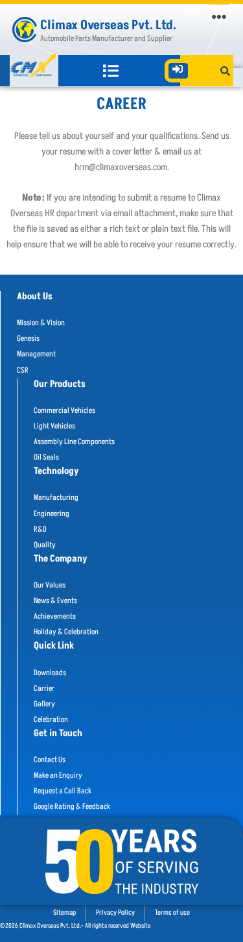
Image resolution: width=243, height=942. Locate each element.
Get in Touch (58, 733)
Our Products (60, 384)
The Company (60, 558)
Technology (56, 471)
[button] (219, 17)
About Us (34, 296)
